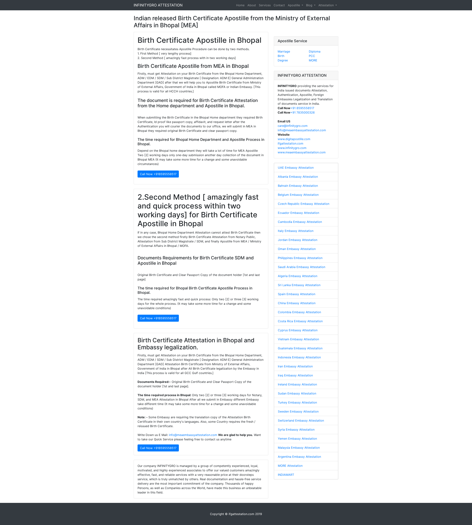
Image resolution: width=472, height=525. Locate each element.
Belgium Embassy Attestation (298, 195)
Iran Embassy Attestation (295, 366)
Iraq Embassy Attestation (295, 375)
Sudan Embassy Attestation (297, 393)
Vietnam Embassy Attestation (298, 339)
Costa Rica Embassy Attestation (300, 321)
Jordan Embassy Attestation (297, 240)
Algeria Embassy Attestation (297, 276)
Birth (281, 56)
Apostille (294, 5)
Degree (283, 60)
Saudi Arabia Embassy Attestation (301, 267)
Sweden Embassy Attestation (298, 411)
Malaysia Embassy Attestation (299, 447)
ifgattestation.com (290, 143)
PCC (312, 56)
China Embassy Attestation (296, 303)
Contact (279, 5)
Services (265, 5)
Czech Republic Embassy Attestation (303, 204)
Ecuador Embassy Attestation (298, 213)
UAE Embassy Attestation (296, 167)
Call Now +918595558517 (158, 174)
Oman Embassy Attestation (297, 249)
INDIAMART (286, 475)
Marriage (284, 51)
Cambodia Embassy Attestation (300, 222)
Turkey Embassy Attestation (297, 402)
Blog (309, 5)
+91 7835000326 (302, 112)
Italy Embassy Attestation (295, 231)
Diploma (314, 51)
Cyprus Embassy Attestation (297, 330)
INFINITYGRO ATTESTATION (158, 5)
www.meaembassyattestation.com (302, 152)
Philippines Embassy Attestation (300, 258)
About (251, 5)
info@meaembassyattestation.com (193, 435)
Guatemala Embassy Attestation (300, 348)
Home (240, 5)
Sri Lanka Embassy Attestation (299, 285)
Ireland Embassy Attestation (297, 384)
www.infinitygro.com (292, 148)
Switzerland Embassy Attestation (301, 420)
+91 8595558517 (302, 108)
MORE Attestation (290, 465)
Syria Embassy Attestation (296, 429)
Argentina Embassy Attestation (299, 456)
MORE (313, 60)
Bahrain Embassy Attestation (298, 185)
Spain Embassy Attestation (296, 294)
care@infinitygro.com (293, 126)
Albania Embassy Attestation (298, 176)
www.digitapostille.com (294, 139)
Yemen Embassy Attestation (297, 438)
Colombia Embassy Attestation (299, 312)
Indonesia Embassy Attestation (299, 357)
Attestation (326, 5)
